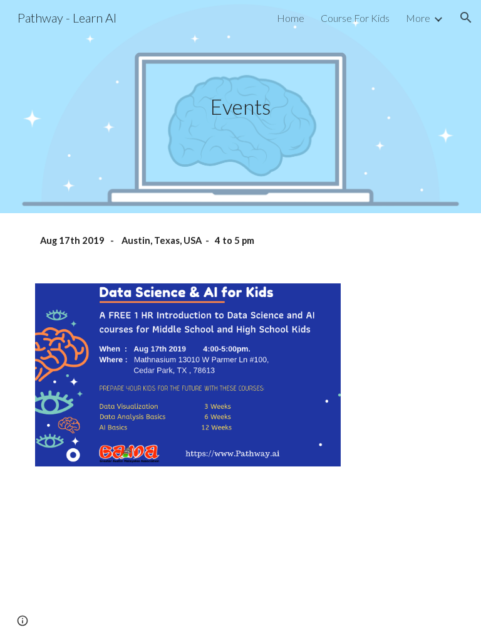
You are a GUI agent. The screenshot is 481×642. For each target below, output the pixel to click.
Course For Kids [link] (355, 18)
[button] (466, 18)
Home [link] (290, 18)
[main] (240, 107)
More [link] (418, 18)
